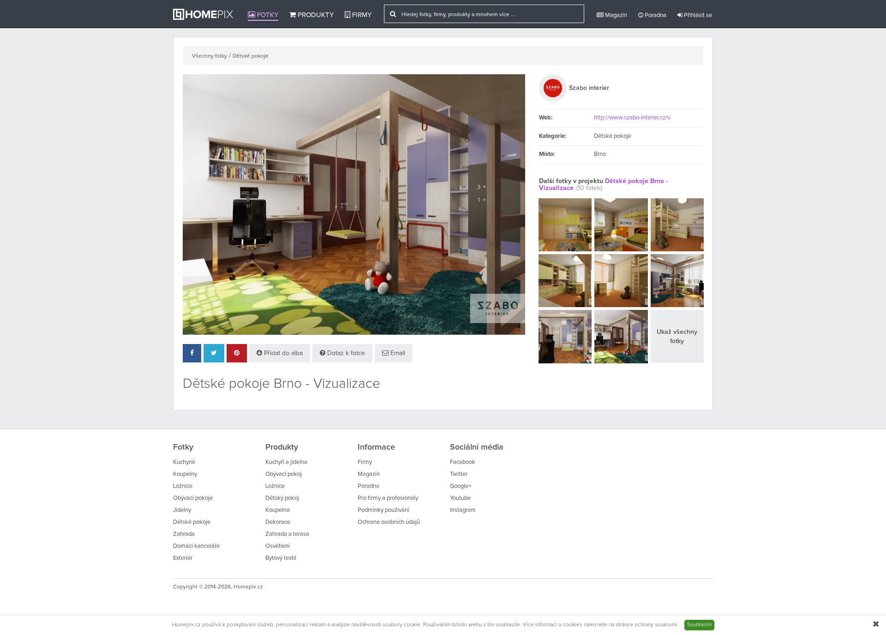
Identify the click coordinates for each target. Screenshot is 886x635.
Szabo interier (589, 88)
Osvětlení (277, 546)
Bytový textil (280, 558)
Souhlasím (699, 625)
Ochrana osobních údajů (389, 522)
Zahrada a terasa (287, 534)
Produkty (315, 15)
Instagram (463, 510)
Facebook (462, 462)
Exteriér (182, 558)
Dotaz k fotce (345, 353)
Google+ (460, 486)
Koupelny (185, 474)
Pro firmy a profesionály (388, 498)
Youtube (460, 498)
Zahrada (184, 534)
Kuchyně (184, 462)
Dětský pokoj (282, 498)
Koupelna (277, 510)
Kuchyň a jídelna (286, 462)
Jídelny (182, 510)
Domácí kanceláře (196, 546)
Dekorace (277, 522)
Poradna (654, 15)
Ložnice (182, 486)
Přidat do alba (282, 353)
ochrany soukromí (656, 625)
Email (397, 353)
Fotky (266, 15)
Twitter (458, 474)
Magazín (615, 15)
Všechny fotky (209, 56)
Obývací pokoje (193, 498)
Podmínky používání (383, 510)
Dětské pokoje (251, 56)
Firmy (360, 15)
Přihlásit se (697, 15)
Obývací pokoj (283, 474)
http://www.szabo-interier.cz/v (632, 118)
